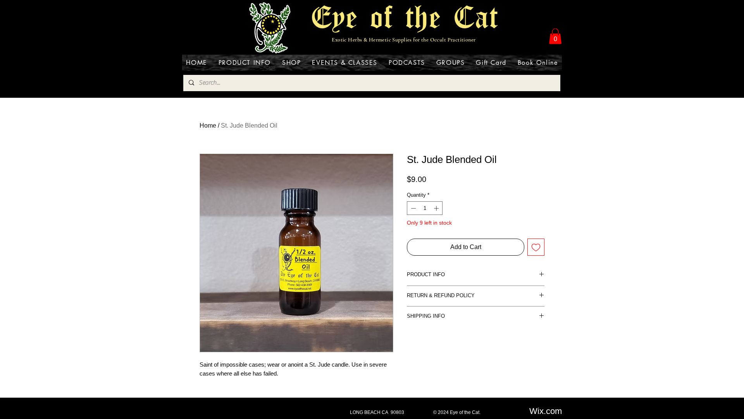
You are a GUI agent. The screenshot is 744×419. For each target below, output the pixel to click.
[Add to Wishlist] (535, 247)
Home (208, 125)
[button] (555, 36)
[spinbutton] (424, 208)
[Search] (554, 28)
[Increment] (437, 208)
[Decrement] (412, 208)
